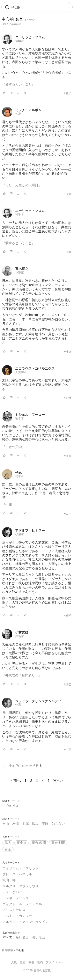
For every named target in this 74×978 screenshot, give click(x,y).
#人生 (67, 513)
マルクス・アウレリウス (20, 886)
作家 (18, 113)
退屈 (25, 823)
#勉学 (67, 93)
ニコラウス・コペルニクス (35, 368)
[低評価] (11, 93)
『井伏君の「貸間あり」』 (22, 675)
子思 (18, 472)
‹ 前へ (16, 781)
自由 (5, 823)
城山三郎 (9, 880)
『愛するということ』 (18, 84)
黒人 (8, 843)
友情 (15, 823)
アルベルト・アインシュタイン (25, 922)
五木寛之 (21, 268)
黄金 (8, 849)
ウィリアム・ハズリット (20, 868)
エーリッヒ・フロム (30, 37)
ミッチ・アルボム (28, 110)
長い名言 (38, 937)
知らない (58, 823)
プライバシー (54, 962)
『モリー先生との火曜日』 (22, 185)
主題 (22, 962)
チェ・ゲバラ (12, 892)
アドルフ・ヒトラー (30, 530)
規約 (40, 962)
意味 (45, 823)
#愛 (69, 194)
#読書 (67, 456)
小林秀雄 (21, 632)
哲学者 (19, 41)
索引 (31, 962)
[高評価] (4, 93)
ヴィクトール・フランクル (22, 904)
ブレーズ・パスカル (17, 874)
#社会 (67, 351)
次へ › (58, 781)
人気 (14, 962)
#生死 (67, 749)
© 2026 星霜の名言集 (37, 970)
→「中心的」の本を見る (20, 765)
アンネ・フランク (15, 898)
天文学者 (21, 372)
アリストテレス (13, 910)
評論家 (19, 636)
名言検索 (7, 950)
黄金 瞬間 (39, 843)
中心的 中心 (11, 805)
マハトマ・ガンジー (17, 916)
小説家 (19, 272)
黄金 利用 (58, 843)
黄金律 (22, 843)
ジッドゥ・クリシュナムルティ (38, 701)
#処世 (67, 398)
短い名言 (22, 937)
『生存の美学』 (13, 447)
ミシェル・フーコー (30, 414)
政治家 (19, 534)
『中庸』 (8, 505)
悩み (35, 823)
